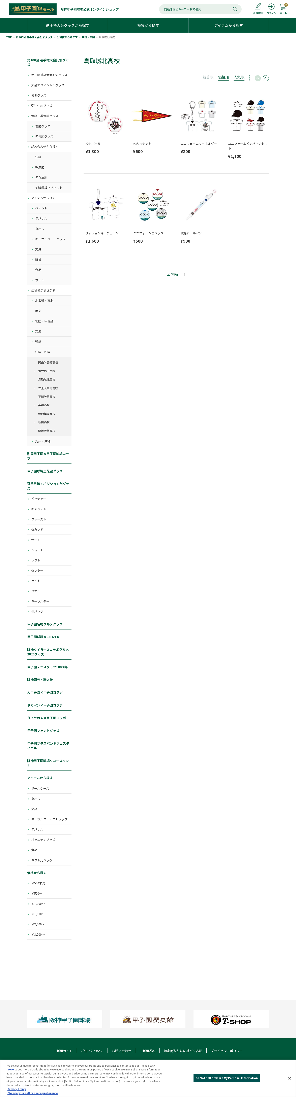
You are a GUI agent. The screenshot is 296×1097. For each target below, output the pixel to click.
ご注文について (92, 1050)
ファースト (38, 519)
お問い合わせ (121, 1050)
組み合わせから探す (44, 146)
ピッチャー (38, 498)
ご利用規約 (147, 1050)
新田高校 (44, 422)
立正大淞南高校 (48, 388)
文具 (38, 249)
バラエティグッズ (43, 839)
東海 (38, 331)
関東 (38, 311)
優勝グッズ (42, 126)
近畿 (38, 341)
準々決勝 (41, 177)
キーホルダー (40, 601)
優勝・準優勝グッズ (44, 116)
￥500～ (36, 893)
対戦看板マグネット (48, 187)
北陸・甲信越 (44, 321)
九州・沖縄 (42, 441)
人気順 (239, 76)
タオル (39, 229)
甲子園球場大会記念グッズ (49, 75)
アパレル (41, 218)
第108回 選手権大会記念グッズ (34, 37)
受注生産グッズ (41, 105)
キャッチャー (40, 509)
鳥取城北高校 (107, 37)
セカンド (37, 529)
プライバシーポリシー (227, 1050)
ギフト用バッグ (41, 860)
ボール (39, 280)
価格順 (223, 76)
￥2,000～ (38, 924)
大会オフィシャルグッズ (47, 85)
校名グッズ (38, 95)
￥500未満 (38, 883)
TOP (9, 37)
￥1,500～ (38, 914)
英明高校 (44, 405)
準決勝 (39, 167)
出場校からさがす (67, 37)
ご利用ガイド (63, 1050)
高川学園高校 (46, 397)
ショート (37, 550)
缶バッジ (37, 611)
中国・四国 (88, 37)
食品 (38, 270)
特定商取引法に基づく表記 (183, 1050)
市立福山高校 (46, 371)
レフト (35, 560)
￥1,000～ (38, 903)
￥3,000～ (38, 934)
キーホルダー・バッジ (50, 239)
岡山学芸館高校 (48, 362)
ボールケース (40, 788)
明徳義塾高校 (46, 431)
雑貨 (38, 259)
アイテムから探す (43, 198)
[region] (148, 1078)
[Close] (289, 1078)
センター (37, 570)
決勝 (38, 157)
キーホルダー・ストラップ (49, 819)
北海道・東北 (44, 300)
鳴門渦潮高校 (46, 414)
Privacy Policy (16, 1089)
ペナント (41, 208)
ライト (35, 581)
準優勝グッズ (44, 136)
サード (35, 540)
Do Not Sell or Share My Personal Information (227, 1078)
